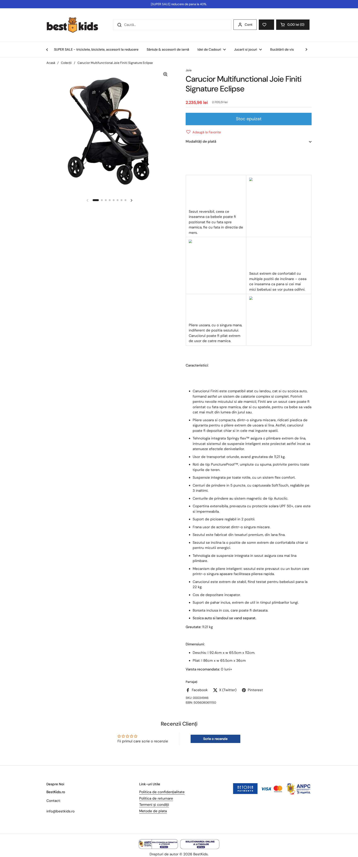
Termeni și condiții (154, 804)
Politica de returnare (156, 798)
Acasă (50, 63)
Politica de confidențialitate (162, 792)
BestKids (200, 854)
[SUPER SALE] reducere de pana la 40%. (179, 4)
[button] (293, 24)
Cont (248, 24)
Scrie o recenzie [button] (215, 739)
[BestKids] (75, 25)
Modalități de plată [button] (201, 141)
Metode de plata (153, 811)
